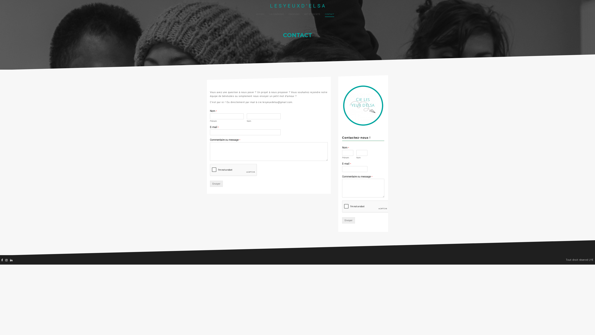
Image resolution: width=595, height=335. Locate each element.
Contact (329, 14)
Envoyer (216, 183)
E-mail (214, 127)
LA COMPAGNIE (276, 14)
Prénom (213, 121)
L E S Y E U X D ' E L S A (297, 6)
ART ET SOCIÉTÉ (312, 14)
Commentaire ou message (225, 139)
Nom (213, 110)
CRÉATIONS (294, 14)
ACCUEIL (260, 14)
